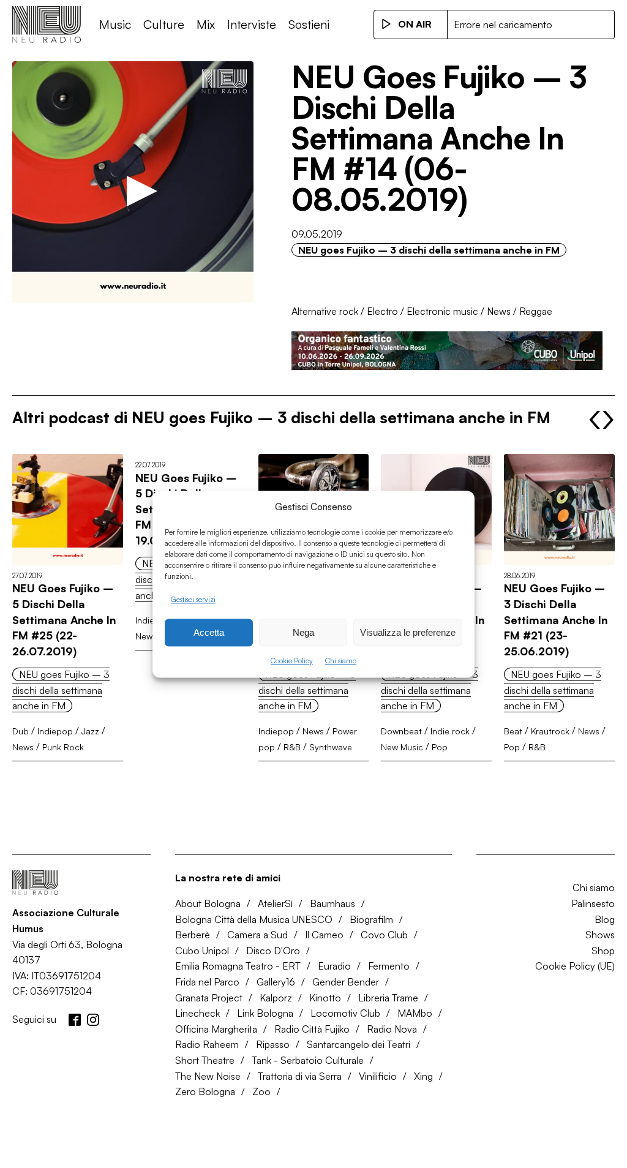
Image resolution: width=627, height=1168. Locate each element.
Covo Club (384, 935)
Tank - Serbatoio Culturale (308, 1060)
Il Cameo (324, 935)
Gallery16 (276, 982)
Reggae (535, 311)
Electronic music (442, 311)
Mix (206, 24)
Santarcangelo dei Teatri (358, 1044)
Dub (20, 731)
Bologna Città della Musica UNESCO (253, 919)
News (499, 311)
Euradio (334, 966)
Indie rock (450, 731)
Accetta (208, 632)
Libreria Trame (388, 998)
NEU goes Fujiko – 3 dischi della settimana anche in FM (429, 250)
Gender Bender (345, 982)
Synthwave (330, 747)
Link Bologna (265, 1013)
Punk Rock (63, 747)
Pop (440, 747)
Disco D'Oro (273, 950)
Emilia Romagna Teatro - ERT (238, 966)
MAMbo (414, 1013)
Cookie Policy (292, 661)
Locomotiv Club (345, 1013)
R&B (292, 747)
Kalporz (276, 998)
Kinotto (325, 998)
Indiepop (55, 731)
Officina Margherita (216, 1029)
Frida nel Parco (207, 982)
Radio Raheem (207, 1044)
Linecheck (197, 1013)
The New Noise (208, 1076)
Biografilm (371, 919)
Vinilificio (378, 1076)
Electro (382, 311)
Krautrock (550, 731)
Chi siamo (340, 661)
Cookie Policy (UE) (575, 966)
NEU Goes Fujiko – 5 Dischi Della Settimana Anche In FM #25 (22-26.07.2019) (64, 619)
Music (115, 24)
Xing (423, 1076)
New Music (402, 747)
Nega (303, 632)
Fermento (389, 966)
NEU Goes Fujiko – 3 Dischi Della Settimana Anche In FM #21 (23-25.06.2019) (555, 619)
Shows (600, 935)
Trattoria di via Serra (300, 1076)
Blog (605, 919)
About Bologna (208, 903)
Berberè (192, 935)
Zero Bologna (205, 1091)
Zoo (261, 1091)
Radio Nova (392, 1029)
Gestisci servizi (193, 599)
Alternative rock (324, 311)
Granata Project (208, 998)
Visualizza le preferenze (408, 632)
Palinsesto (593, 903)
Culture (163, 24)
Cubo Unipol (202, 950)
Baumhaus (332, 903)
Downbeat (401, 731)
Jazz (90, 731)
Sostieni (308, 24)
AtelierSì (275, 903)
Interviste (251, 24)
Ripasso (273, 1044)
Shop (603, 950)
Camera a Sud (257, 935)
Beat (513, 731)
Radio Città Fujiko (312, 1029)
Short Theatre (205, 1060)
